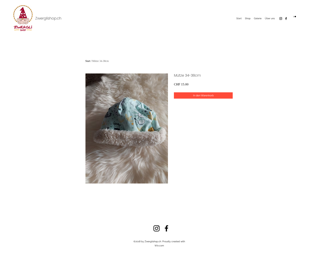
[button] (294, 16)
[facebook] (286, 18)
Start (87, 61)
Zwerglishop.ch (48, 18)
